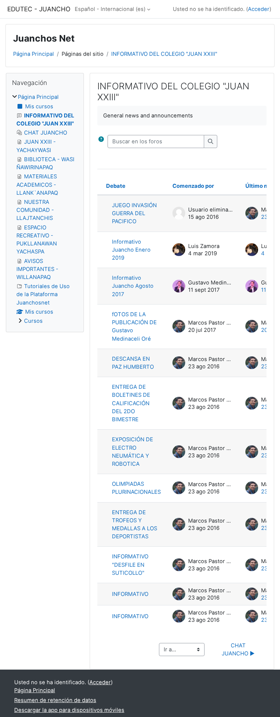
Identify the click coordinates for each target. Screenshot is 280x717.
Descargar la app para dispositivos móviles (69, 710)
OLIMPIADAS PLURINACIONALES (136, 488)
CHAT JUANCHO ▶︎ (238, 649)
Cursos (33, 321)
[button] (102, 141)
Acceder (258, 9)
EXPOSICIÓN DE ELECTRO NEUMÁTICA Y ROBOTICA (132, 451)
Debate (115, 186)
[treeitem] (45, 209)
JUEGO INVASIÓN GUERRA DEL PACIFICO (134, 213)
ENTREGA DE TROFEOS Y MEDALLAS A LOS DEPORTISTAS (134, 524)
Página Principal (33, 54)
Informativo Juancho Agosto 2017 (132, 286)
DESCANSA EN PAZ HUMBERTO (133, 363)
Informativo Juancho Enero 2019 (131, 250)
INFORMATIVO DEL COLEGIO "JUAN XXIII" (164, 54)
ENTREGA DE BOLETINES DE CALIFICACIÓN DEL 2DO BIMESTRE (131, 403)
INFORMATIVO (130, 594)
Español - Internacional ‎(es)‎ (110, 9)
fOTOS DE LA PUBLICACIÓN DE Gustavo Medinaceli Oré (134, 326)
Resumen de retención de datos (55, 700)
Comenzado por (193, 186)
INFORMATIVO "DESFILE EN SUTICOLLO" (130, 564)
